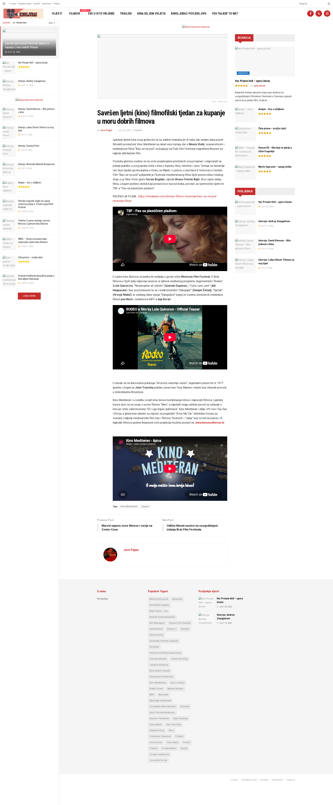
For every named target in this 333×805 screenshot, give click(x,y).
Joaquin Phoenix (159, 665)
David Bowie (156, 629)
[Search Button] (328, 3)
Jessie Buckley (179, 659)
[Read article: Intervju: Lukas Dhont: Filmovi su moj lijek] (245, 265)
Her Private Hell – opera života (33, 62)
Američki (243, 73)
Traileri (126, 13)
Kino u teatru (178, 683)
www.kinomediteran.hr (210, 422)
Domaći (185, 629)
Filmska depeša (158, 659)
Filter (51, 23)
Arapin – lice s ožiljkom (29, 182)
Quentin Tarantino (159, 718)
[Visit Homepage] (23, 13)
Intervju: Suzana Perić (28, 145)
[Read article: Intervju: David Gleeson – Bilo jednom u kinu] (245, 246)
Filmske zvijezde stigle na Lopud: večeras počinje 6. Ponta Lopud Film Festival (35, 204)
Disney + (172, 629)
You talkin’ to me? (225, 13)
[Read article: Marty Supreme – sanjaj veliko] (245, 172)
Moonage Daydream (160, 700)
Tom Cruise (156, 742)
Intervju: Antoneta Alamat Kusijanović (36, 164)
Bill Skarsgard (157, 623)
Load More (29, 296)
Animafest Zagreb (159, 605)
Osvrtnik (184, 706)
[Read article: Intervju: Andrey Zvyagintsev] (245, 227)
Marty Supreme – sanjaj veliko (275, 166)
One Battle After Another (163, 706)
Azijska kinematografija (162, 617)
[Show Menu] (4, 4)
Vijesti (57, 13)
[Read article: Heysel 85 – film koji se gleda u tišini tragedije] (245, 153)
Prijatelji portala (25, 3)
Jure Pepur (106, 130)
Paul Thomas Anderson (162, 712)
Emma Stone (156, 635)
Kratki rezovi (156, 689)
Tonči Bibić (172, 742)
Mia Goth (163, 695)
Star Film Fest (173, 724)
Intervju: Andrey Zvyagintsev (32, 81)
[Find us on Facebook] (310, 13)
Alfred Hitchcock (159, 599)
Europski (154, 647)
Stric (171, 730)
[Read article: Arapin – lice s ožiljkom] (245, 114)
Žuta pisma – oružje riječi (30, 257)
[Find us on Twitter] (318, 13)
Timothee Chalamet (160, 736)
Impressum (47, 3)
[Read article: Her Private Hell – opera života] (265, 62)
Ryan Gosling (180, 718)
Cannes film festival (180, 623)
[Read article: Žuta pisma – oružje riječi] (245, 134)
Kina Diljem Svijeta (151, 13)
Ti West (179, 736)
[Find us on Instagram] (327, 13)
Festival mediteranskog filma (165, 653)
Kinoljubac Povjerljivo (188, 13)
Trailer (186, 742)
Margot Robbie (175, 689)
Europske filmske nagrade (164, 641)
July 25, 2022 (124, 130)
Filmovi (76, 13)
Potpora (57, 3)
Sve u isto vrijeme (101, 13)
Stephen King (157, 730)
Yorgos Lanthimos (159, 754)
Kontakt (37, 3)
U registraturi (169, 748)
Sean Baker (156, 724)
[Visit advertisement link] (29, 100)
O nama (13, 3)
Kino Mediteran (129, 506)
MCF (152, 695)
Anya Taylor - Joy (159, 611)
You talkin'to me (158, 760)
